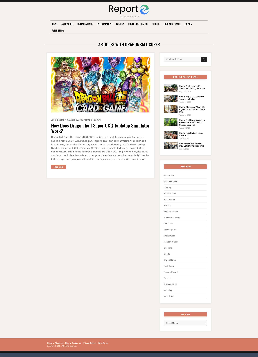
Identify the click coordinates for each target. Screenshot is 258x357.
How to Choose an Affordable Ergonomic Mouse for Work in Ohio (192, 109)
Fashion (120, 24)
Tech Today (169, 266)
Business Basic (85, 24)
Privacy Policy (89, 343)
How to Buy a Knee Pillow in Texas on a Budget (191, 97)
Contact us (76, 343)
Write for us (103, 343)
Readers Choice (171, 242)
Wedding (168, 290)
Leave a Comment (93, 119)
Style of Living (170, 260)
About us (58, 343)
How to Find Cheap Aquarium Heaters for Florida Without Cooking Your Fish (192, 122)
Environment (169, 199)
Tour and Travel (171, 24)
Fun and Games (171, 211)
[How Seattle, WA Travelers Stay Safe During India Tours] (171, 145)
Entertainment (104, 24)
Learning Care (170, 230)
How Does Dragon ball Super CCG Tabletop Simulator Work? (100, 128)
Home (55, 24)
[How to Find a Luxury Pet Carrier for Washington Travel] (171, 88)
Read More (58, 166)
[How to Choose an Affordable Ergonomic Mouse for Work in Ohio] (171, 109)
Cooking (167, 187)
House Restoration (138, 24)
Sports (156, 24)
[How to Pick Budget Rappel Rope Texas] (171, 135)
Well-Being (58, 30)
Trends (188, 24)
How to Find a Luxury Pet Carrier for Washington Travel (192, 87)
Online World (169, 236)
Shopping (168, 248)
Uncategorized (170, 284)
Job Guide (168, 224)
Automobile (67, 24)
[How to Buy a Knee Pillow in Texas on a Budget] (171, 98)
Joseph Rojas (57, 119)
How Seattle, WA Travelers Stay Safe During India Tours (191, 144)
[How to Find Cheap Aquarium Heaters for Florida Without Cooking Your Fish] (171, 122)
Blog (67, 343)
